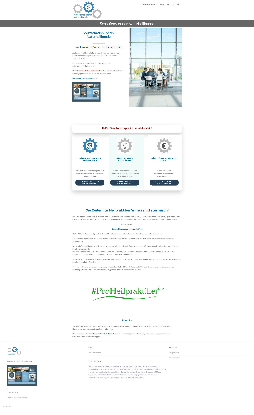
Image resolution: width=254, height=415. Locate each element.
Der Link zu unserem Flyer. (17, 397)
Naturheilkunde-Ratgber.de (104, 334)
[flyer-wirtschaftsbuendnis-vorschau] (86, 82)
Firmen (80, 71)
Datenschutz (175, 357)
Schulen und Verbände (92, 71)
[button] (178, 4)
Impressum (174, 353)
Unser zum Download (83, 78)
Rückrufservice (95, 353)
